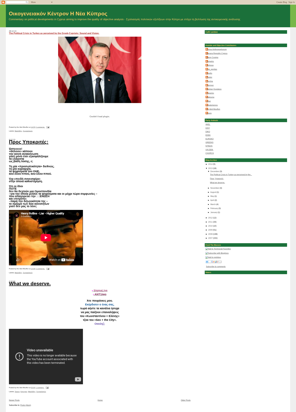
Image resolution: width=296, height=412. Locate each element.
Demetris (210, 61)
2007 (210, 238)
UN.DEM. (209, 150)
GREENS (209, 142)
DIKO (208, 132)
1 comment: (40, 387)
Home (100, 400)
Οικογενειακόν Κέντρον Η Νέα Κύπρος (58, 13)
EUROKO (210, 139)
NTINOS (209, 146)
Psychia (209, 81)
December (215, 171)
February (214, 208)
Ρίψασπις (210, 93)
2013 (210, 168)
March (213, 204)
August (213, 192)
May (212, 196)
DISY (208, 128)
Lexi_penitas (211, 69)
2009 (210, 230)
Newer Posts (14, 400)
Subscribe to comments (216, 267)
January (214, 212)
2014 (210, 164)
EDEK (208, 135)
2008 (210, 234)
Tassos (17, 391)
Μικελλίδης (18, 131)
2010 (210, 226)
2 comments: (40, 127)
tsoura (209, 113)
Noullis (209, 73)
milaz (208, 101)
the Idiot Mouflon (213, 109)
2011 (210, 222)
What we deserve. (217, 183)
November (215, 188)
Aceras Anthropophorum (216, 49)
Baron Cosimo (212, 57)
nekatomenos (212, 105)
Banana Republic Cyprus (216, 53)
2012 (210, 218)
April (212, 200)
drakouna (210, 97)
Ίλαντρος (210, 85)
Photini (209, 77)
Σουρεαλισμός (28, 131)
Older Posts (186, 400)
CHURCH (210, 153)
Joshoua (210, 65)
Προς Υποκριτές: (217, 179)
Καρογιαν (24, 391)
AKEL (208, 124)
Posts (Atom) (25, 405)
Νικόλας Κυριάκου (214, 89)
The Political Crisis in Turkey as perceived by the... (231, 175)
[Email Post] (47, 127)
